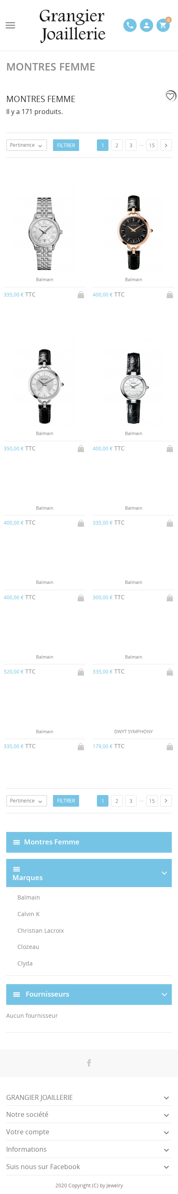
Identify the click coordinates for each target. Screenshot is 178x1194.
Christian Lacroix (40, 930)
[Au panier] (81, 293)
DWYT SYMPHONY (133, 731)
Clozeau (28, 947)
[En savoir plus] (95, 817)
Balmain (28, 897)
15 (152, 145)
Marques (27, 878)
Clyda (25, 963)
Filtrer (66, 145)
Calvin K (28, 914)
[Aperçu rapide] (82, 817)
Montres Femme (51, 841)
